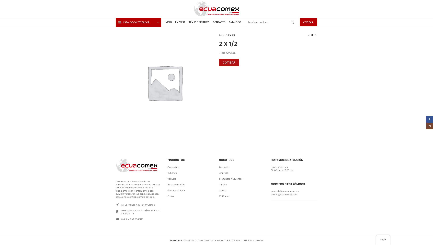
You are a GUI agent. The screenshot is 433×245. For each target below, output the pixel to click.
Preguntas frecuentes (231, 178)
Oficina (223, 184)
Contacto (224, 166)
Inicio (222, 35)
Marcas (223, 190)
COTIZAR (308, 22)
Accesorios (173, 166)
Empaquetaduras (176, 190)
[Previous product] (309, 35)
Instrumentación (176, 184)
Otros (170, 196)
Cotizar (229, 62)
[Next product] (315, 35)
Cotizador (224, 196)
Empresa (223, 172)
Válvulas (171, 178)
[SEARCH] (292, 22)
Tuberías (172, 172)
